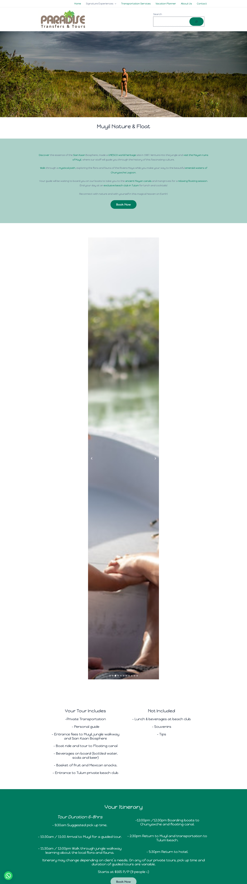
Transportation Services (136, 3)
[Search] (196, 21)
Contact (202, 3)
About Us (186, 3)
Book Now (123, 204)
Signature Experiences (99, 3)
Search (157, 14)
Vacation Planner (166, 3)
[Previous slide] (91, 458)
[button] (114, 3)
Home (77, 3)
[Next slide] (155, 458)
